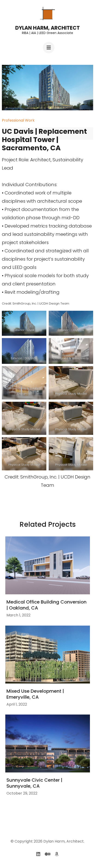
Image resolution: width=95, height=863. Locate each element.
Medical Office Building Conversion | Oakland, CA (46, 605)
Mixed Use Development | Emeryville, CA (35, 694)
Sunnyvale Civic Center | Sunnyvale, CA (34, 783)
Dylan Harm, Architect (47, 27)
